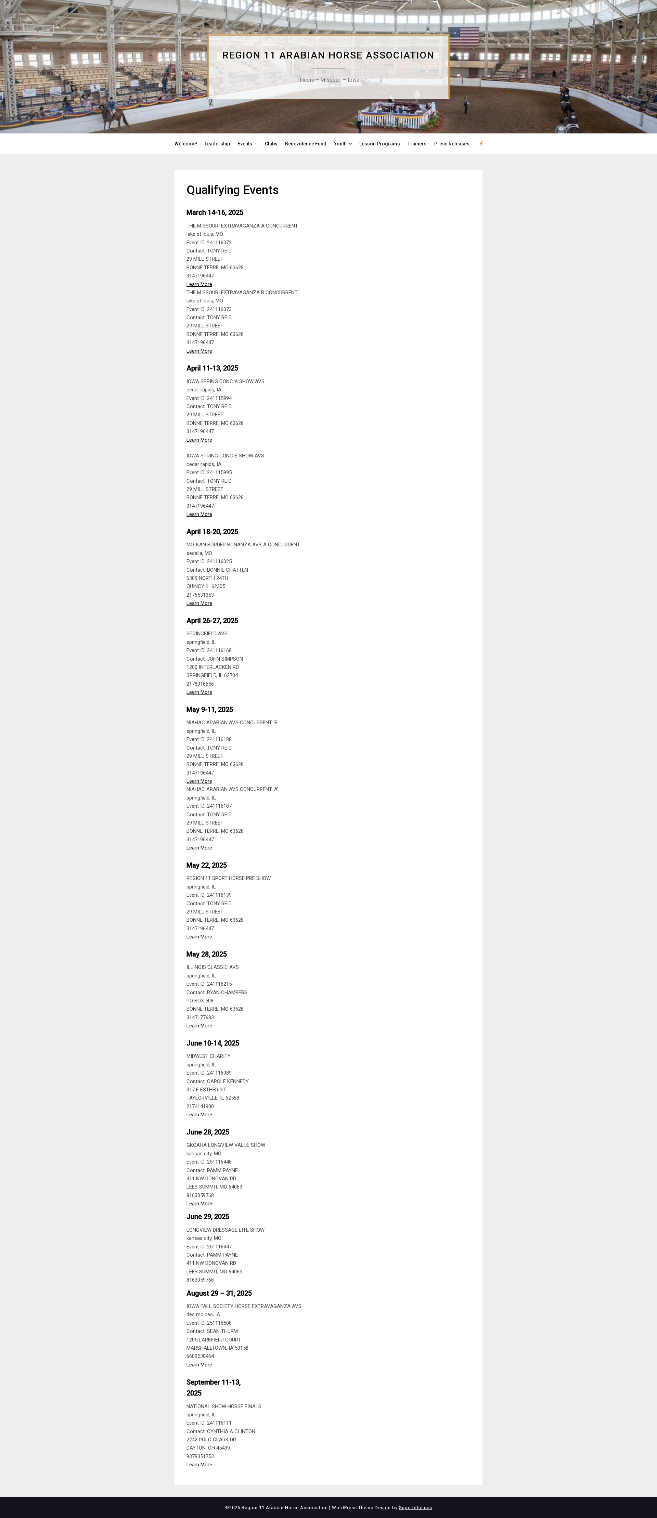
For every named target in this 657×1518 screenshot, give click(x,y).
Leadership (217, 143)
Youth (340, 143)
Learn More (199, 284)
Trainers (417, 143)
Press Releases (451, 143)
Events (244, 143)
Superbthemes (415, 1507)
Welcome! (186, 143)
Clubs (271, 143)
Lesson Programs (379, 143)
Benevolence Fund (305, 143)
